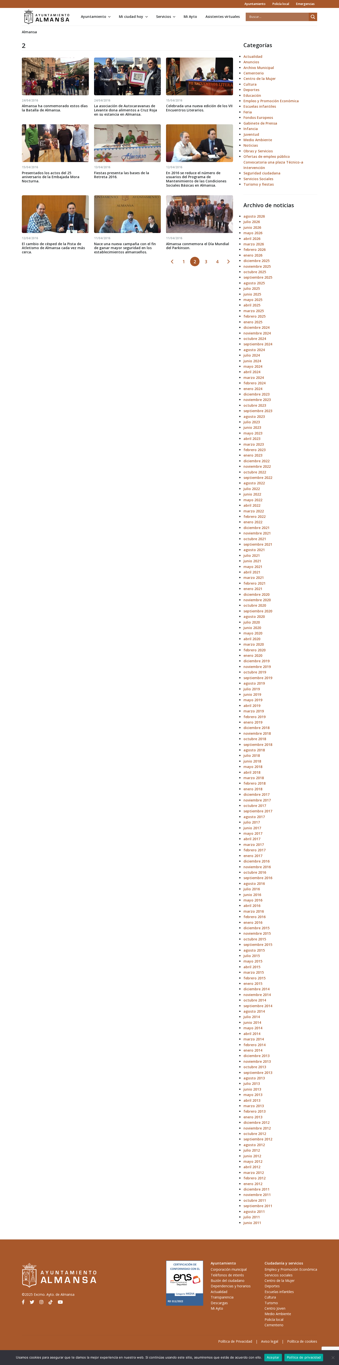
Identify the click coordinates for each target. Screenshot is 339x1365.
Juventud (251, 134)
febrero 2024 (254, 383)
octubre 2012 (254, 1133)
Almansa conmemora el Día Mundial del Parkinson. (197, 245)
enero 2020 (252, 655)
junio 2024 (252, 361)
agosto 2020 (254, 616)
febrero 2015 (254, 978)
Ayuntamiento (255, 4)
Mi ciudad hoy (131, 16)
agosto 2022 (254, 483)
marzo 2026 (253, 244)
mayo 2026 (252, 233)
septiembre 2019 (257, 677)
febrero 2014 (254, 1044)
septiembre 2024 (257, 344)
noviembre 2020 (257, 600)
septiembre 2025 (257, 277)
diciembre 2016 (256, 861)
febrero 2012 (254, 1178)
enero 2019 (252, 722)
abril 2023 (251, 438)
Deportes (251, 89)
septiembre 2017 (257, 811)
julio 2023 (251, 422)
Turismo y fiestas (258, 184)
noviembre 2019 (257, 666)
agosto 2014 (254, 1011)
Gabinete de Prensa (260, 123)
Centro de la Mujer (259, 78)
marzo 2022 (253, 511)
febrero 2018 (254, 783)
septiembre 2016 (257, 877)
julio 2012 (251, 1150)
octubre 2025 (254, 271)
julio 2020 (251, 622)
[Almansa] (46, 16)
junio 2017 (252, 828)
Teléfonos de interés (227, 1275)
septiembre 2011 (257, 1205)
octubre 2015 (254, 939)
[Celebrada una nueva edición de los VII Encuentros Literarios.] (199, 76)
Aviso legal (269, 1341)
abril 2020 (251, 638)
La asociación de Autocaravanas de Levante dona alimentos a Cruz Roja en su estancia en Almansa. (125, 110)
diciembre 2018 (256, 727)
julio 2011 (251, 1217)
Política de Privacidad (235, 1341)
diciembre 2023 (256, 394)
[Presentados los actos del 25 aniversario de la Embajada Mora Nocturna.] (55, 143)
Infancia (250, 128)
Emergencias (305, 4)
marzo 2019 (253, 711)
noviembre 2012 (257, 1128)
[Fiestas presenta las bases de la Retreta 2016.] (127, 143)
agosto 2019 (254, 683)
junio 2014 (252, 1022)
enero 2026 (252, 255)
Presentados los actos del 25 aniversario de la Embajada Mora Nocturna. (50, 177)
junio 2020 (252, 627)
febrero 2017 (254, 850)
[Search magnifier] (313, 17)
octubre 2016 (254, 872)
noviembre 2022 (257, 466)
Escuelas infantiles (259, 106)
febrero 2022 (254, 516)
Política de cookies (302, 1341)
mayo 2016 (252, 900)
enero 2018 (252, 789)
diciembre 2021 (256, 527)
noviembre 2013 (257, 1061)
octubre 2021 (254, 538)
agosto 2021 (254, 549)
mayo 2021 (252, 566)
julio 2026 (251, 221)
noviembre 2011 (257, 1194)
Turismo (271, 1302)
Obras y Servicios (258, 151)
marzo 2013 (253, 1105)
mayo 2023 (252, 433)
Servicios (163, 16)
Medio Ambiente (257, 139)
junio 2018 (252, 761)
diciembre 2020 (256, 594)
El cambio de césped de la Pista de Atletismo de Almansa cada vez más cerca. (53, 248)
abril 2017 (251, 838)
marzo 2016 (253, 911)
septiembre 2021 (257, 544)
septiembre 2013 (257, 1072)
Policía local (280, 4)
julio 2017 (251, 822)
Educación (252, 95)
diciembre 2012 (256, 1122)
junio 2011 (252, 1222)
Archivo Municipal (258, 67)
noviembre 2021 (257, 533)
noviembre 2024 (257, 333)
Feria (247, 112)
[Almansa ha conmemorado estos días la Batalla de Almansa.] (55, 76)
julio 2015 (251, 955)
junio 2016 (252, 894)
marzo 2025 (253, 310)
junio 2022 (252, 494)
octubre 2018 (254, 738)
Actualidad (252, 56)
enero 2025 (252, 322)
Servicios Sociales (258, 178)
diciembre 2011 (256, 1189)
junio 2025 (252, 294)
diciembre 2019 (256, 661)
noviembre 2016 (257, 867)
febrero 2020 (254, 650)
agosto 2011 (254, 1211)
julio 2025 (251, 288)
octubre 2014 (254, 1000)
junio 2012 (252, 1156)
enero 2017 (252, 855)
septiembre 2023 (257, 410)
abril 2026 (251, 238)
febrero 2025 (254, 316)
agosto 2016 (254, 883)
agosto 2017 (254, 816)
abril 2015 (251, 967)
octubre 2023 (254, 405)
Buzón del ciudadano (227, 1280)
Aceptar (273, 1357)
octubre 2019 (254, 672)
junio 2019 (252, 694)
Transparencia (222, 1297)
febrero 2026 (254, 249)
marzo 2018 (253, 777)
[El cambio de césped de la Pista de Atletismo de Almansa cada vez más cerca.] (55, 214)
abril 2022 (251, 505)
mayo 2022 (252, 500)
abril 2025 (251, 305)
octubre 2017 (254, 805)
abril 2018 (251, 772)
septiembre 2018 (257, 744)
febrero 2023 (254, 449)
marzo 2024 (253, 377)
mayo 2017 (252, 833)
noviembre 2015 (257, 933)
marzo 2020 (253, 644)
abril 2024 (251, 371)
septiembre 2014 (257, 1005)
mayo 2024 (252, 366)
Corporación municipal (229, 1269)
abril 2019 (251, 705)
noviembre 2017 (257, 800)
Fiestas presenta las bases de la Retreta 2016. (121, 174)
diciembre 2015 (256, 928)
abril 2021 (251, 572)
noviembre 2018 (257, 733)
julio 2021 (251, 555)
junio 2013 (252, 1089)
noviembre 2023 (257, 399)
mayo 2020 (252, 633)
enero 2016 (252, 922)
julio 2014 (251, 1016)
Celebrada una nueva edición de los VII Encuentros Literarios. (199, 107)
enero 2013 (252, 1117)
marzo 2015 (253, 972)
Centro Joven (275, 1308)
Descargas (219, 1302)
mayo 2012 (252, 1161)
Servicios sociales (279, 1275)
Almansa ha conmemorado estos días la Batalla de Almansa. (55, 107)
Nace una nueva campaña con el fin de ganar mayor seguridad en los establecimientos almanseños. (125, 248)
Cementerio (253, 73)
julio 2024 (251, 355)
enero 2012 (252, 1183)
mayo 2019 (252, 700)
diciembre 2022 (256, 461)
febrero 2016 (254, 916)
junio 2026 (252, 227)
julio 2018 (251, 755)
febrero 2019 (254, 716)
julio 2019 (251, 689)
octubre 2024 (254, 338)
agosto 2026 (254, 216)
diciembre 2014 (256, 989)
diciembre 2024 (256, 327)
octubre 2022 (254, 472)
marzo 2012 (253, 1172)
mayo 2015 (252, 961)
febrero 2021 (254, 583)
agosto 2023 (254, 416)
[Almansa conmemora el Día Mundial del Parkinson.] (199, 214)
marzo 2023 (253, 444)
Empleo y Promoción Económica (271, 101)
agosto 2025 (254, 283)
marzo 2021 (253, 577)
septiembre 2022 (257, 477)
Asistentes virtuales (222, 16)
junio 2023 (252, 427)
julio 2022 (251, 488)
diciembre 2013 (256, 1055)
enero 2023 (252, 455)
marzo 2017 (253, 844)
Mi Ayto (190, 16)
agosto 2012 (254, 1144)
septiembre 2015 (257, 944)
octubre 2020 (254, 605)
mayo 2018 (252, 766)
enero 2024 (252, 388)
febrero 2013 (254, 1111)
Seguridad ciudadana (261, 173)
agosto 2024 (254, 349)
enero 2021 (252, 588)
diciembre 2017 (256, 794)
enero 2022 (252, 522)
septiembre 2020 (257, 611)
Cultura (250, 84)
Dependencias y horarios (231, 1286)
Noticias (250, 145)
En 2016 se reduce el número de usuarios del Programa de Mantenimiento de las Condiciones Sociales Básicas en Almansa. (196, 179)
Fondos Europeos (258, 117)
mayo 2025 (252, 299)
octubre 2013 (254, 1067)
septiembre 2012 (257, 1139)
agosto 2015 (254, 950)
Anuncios (251, 62)
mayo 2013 (252, 1094)
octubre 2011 (254, 1200)
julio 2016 (251, 889)
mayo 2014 (252, 1028)
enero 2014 (252, 1050)
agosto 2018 (254, 750)
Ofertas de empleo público (266, 156)
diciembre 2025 (256, 260)
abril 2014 (251, 1033)
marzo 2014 (253, 1039)
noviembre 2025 (257, 266)
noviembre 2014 (257, 994)
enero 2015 (252, 983)
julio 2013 (251, 1083)
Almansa (29, 32)
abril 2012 (251, 1167)
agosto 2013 (254, 1078)
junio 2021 (252, 561)
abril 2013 (251, 1100)
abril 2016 (251, 905)
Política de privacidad (304, 1357)
